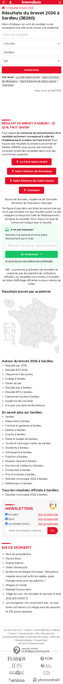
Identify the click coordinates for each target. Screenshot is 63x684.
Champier (8, 85)
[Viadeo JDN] (46, 673)
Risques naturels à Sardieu (21, 461)
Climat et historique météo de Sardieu (28, 443)
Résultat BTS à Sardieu (18, 392)
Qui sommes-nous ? (13, 630)
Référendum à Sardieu (18, 483)
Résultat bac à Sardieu (18, 387)
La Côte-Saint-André (28, 77)
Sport (11, 519)
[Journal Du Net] (16, 666)
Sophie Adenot (14, 563)
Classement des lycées (19, 374)
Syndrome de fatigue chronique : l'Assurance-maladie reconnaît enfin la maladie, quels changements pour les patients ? (32, 576)
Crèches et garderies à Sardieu (23, 425)
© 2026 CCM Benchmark (31, 643)
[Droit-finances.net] (46, 666)
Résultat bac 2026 (16, 365)
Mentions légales (24, 640)
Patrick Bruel (13, 558)
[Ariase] (16, 680)
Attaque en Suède (16, 585)
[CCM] (46, 659)
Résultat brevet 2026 (20, 7)
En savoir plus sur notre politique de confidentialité (29, 261)
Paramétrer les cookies (37, 637)
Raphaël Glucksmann (18, 589)
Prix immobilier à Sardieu (20, 474)
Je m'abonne (29, 254)
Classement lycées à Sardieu (22, 396)
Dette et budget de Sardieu (21, 439)
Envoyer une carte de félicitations (25, 405)
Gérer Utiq (55, 637)
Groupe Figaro (41, 640)
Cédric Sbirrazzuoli (16, 567)
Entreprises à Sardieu (18, 470)
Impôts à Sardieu (15, 434)
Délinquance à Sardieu (18, 452)
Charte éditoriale (42, 630)
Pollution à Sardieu (16, 456)
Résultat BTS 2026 (16, 370)
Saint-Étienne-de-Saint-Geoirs (38, 81)
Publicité (55, 630)
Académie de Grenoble (19, 401)
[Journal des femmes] (16, 659)
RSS (37, 633)
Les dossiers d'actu (19, 523)
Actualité (13, 514)
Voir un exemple (48, 514)
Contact (13, 633)
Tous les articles (26, 633)
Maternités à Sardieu (17, 421)
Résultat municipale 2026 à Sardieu (26, 478)
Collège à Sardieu (15, 378)
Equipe (28, 630)
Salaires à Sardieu (15, 430)
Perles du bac (13, 383)
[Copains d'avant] (16, 673)
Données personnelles (13, 637)
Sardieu (9, 416)
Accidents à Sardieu (17, 447)
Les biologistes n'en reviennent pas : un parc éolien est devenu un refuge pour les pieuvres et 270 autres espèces (33, 607)
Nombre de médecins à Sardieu (24, 465)
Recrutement (48, 633)
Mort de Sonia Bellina (18, 554)
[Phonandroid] (46, 680)
